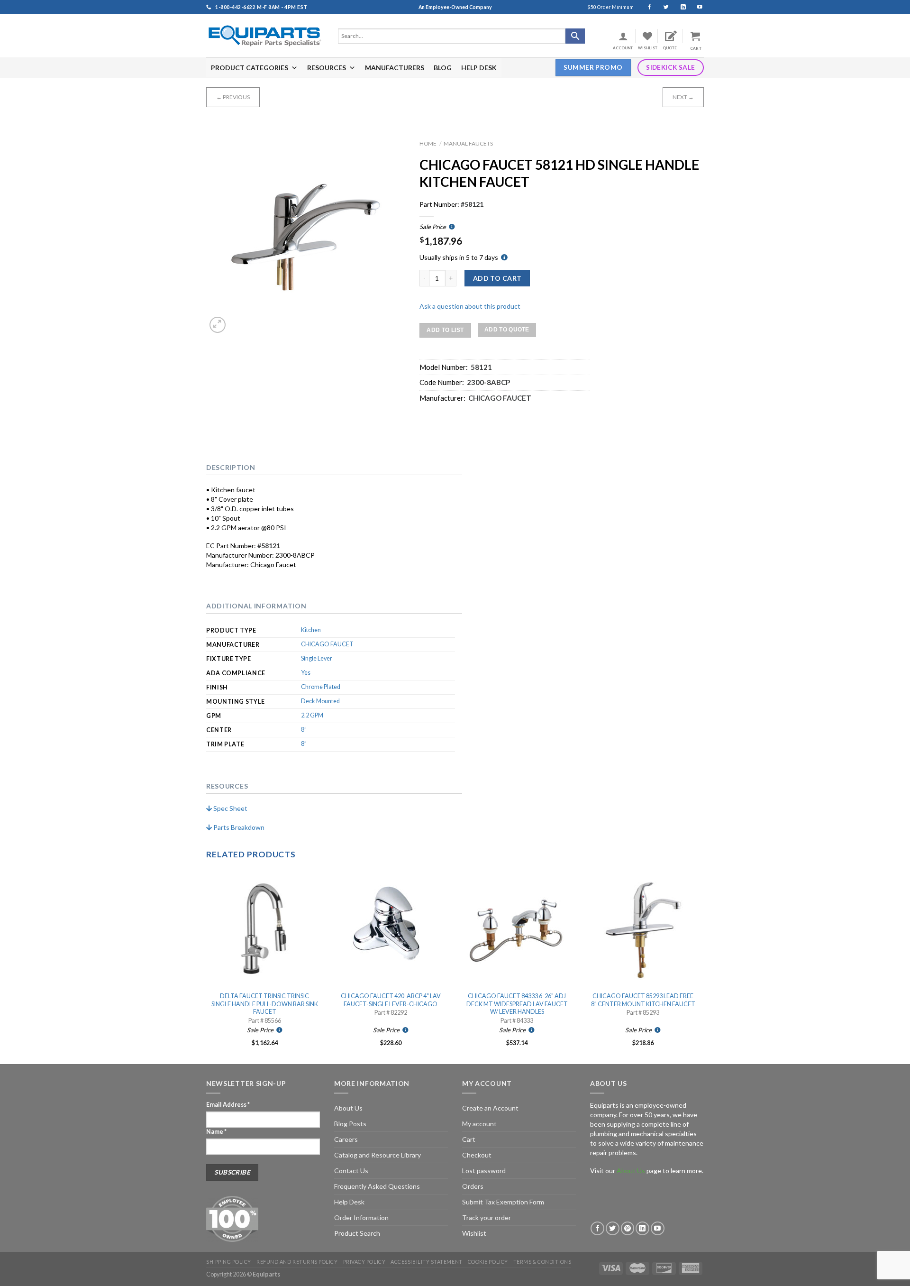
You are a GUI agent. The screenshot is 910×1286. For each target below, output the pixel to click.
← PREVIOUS (233, 97)
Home (428, 143)
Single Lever (316, 658)
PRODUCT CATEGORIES (249, 68)
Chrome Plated (320, 686)
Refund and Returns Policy (296, 1261)
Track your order (486, 1217)
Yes (305, 672)
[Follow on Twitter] (662, 7)
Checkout (476, 1155)
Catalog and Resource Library (377, 1155)
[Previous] (207, 966)
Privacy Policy (364, 1261)
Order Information (361, 1217)
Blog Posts (350, 1124)
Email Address (228, 1104)
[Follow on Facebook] (645, 7)
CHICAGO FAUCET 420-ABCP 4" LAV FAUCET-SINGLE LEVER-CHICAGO (391, 999)
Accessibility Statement (426, 1261)
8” (304, 729)
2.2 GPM (312, 715)
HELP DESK (479, 68)
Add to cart (497, 278)
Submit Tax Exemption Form (503, 1202)
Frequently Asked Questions (377, 1186)
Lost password (484, 1171)
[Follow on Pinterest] (628, 1228)
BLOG (443, 68)
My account (479, 1124)
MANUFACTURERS (394, 68)
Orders (472, 1186)
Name (216, 1131)
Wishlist (474, 1233)
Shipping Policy (228, 1261)
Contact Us (351, 1171)
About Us (348, 1108)
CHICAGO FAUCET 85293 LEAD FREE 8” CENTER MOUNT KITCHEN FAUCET (643, 999)
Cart (468, 1139)
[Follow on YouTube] (695, 7)
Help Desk (349, 1202)
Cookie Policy (488, 1261)
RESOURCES (326, 68)
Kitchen (311, 630)
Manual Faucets (468, 143)
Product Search (357, 1233)
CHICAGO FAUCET (327, 644)
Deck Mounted (320, 701)
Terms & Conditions (542, 1261)
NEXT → (683, 97)
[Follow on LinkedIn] (679, 7)
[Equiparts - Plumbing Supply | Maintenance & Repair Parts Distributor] (265, 35)
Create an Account (490, 1108)
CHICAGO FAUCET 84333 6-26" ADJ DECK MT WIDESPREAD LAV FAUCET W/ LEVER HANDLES (517, 1003)
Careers (346, 1139)
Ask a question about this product (469, 306)
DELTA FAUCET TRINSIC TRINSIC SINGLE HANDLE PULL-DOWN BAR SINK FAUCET (264, 1003)
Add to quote (506, 329)
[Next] (701, 966)
